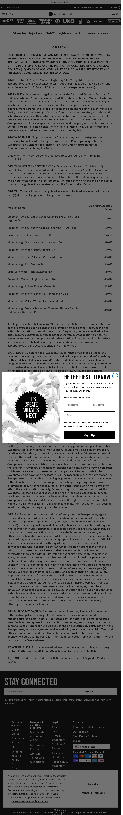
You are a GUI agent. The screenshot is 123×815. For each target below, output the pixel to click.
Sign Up (89, 435)
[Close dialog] (115, 375)
